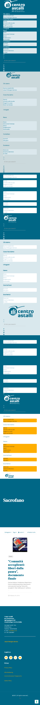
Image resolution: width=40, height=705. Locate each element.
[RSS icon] (20, 698)
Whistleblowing (8, 672)
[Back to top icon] (34, 701)
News (10, 556)
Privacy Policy (8, 667)
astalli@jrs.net (13, 630)
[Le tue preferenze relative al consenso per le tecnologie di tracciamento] (36, 701)
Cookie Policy (8, 680)
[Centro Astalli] (14, 12)
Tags (14, 532)
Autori (21, 532)
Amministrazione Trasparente (13, 676)
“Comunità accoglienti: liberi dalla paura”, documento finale (16, 569)
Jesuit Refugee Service (11, 641)
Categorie (7, 532)
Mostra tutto (31, 532)
